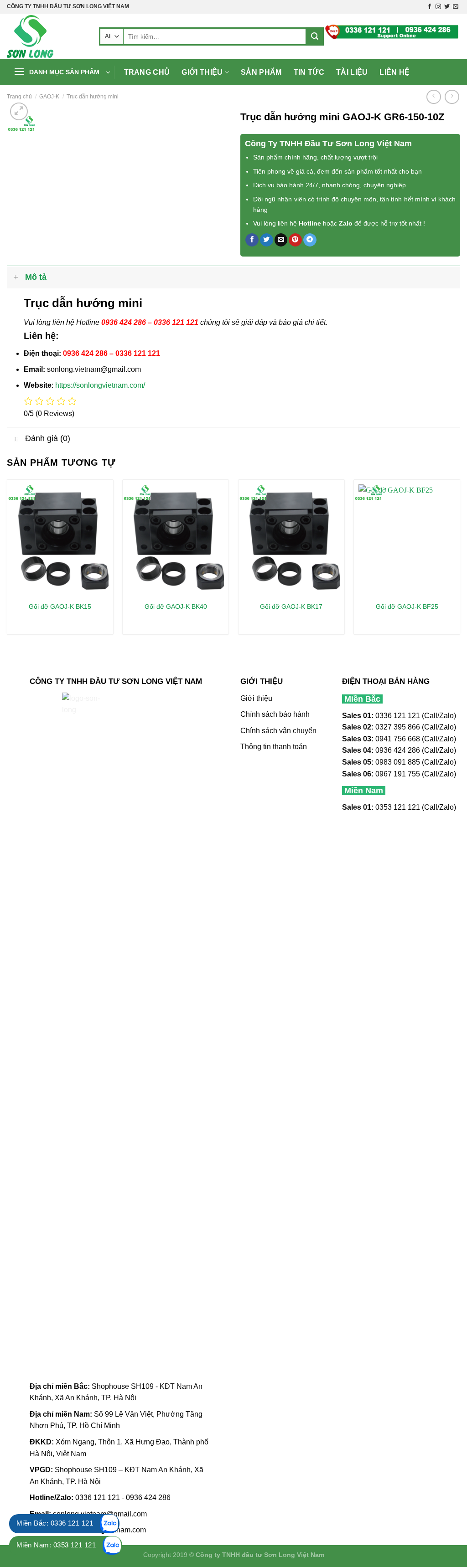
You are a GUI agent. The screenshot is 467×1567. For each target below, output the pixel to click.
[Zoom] (19, 111)
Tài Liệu (352, 72)
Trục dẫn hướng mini (93, 96)
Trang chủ (147, 72)
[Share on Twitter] (266, 240)
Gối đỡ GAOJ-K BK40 (176, 606)
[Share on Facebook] (252, 240)
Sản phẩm (261, 72)
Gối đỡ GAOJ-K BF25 (407, 606)
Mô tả (36, 277)
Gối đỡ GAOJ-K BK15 (60, 606)
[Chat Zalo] (109, 1524)
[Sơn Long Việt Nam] (46, 36)
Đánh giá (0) (47, 438)
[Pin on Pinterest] (295, 240)
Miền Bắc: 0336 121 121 (54, 1523)
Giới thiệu (202, 72)
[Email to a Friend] (281, 240)
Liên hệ (394, 72)
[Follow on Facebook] (429, 7)
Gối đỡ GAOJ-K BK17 (291, 606)
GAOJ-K (49, 96)
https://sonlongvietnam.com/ (100, 385)
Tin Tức (309, 72)
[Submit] (315, 36)
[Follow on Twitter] (447, 7)
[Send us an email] (455, 7)
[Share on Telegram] (310, 240)
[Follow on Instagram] (438, 7)
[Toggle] (16, 277)
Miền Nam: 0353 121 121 (56, 1545)
